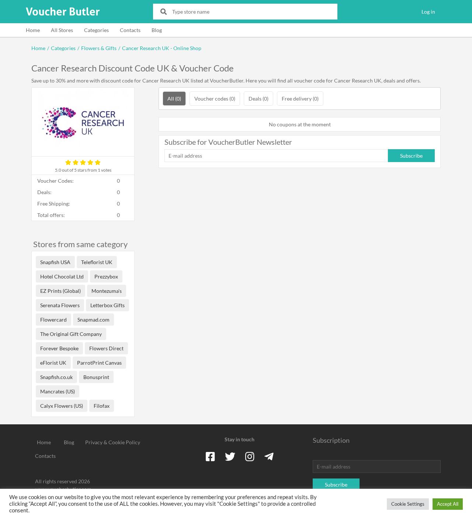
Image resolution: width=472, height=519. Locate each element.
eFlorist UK (53, 363)
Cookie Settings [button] (407, 504)
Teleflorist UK (96, 262)
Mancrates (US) (57, 391)
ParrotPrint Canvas (99, 363)
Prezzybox (106, 276)
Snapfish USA (55, 262)
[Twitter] (230, 456)
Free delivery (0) (300, 98)
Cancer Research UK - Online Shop (161, 48)
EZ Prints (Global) (60, 291)
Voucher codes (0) (214, 98)
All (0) (174, 98)
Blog (157, 30)
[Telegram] (269, 456)
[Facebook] (210, 456)
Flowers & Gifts (99, 48)
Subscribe (411, 155)
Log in (428, 11)
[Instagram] (249, 456)
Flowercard (53, 319)
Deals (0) (258, 98)
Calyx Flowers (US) (61, 406)
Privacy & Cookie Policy (112, 442)
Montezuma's (106, 291)
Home (33, 30)
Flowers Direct (106, 348)
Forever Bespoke (59, 348)
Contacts (130, 30)
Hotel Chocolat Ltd (62, 276)
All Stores (62, 30)
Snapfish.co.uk (56, 377)
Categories (96, 30)
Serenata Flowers (60, 305)
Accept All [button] (447, 504)
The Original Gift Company (71, 334)
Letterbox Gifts (107, 305)
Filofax (102, 406)
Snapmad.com (93, 319)
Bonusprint (96, 377)
